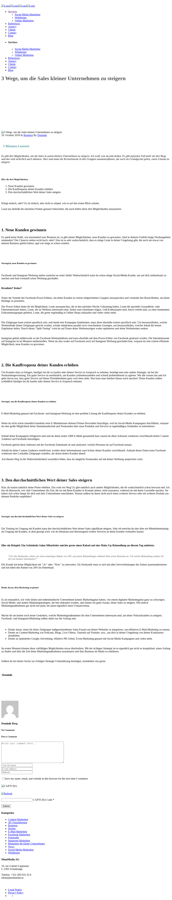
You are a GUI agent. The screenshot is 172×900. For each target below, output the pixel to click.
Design (12, 828)
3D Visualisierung (17, 822)
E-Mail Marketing (17, 831)
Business (28, 135)
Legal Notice (15, 889)
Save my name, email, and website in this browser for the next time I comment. (46, 778)
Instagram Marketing (19, 840)
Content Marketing (18, 819)
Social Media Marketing (21, 849)
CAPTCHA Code (42, 799)
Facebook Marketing (19, 834)
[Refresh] (6, 793)
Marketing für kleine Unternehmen (26, 843)
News (11, 846)
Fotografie (13, 837)
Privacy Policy (16, 892)
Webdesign (14, 852)
